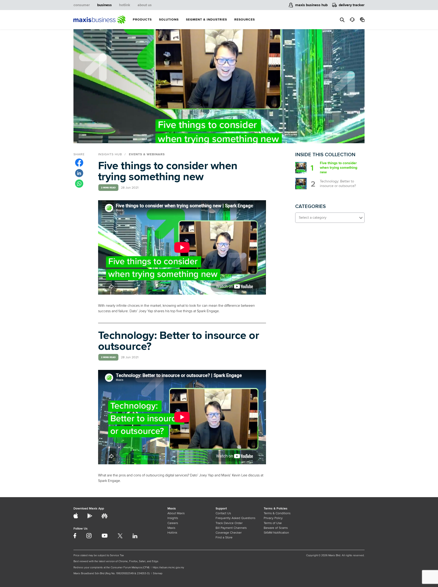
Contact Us (223, 513)
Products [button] (142, 19)
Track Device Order (229, 523)
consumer (81, 5)
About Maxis (176, 513)
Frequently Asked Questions (235, 518)
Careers (172, 523)
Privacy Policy (273, 518)
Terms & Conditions (277, 513)
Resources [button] (244, 19)
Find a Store (224, 537)
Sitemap (157, 573)
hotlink (124, 5)
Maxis (171, 528)
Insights (172, 518)
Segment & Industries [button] (206, 19)
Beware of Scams (276, 528)
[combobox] (330, 218)
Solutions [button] (169, 19)
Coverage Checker (229, 533)
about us (145, 5)
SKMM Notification (276, 533)
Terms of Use (273, 523)
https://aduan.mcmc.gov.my (168, 567)
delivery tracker (352, 5)
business (104, 5)
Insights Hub (110, 154)
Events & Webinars (147, 154)
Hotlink (172, 533)
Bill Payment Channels (231, 528)
